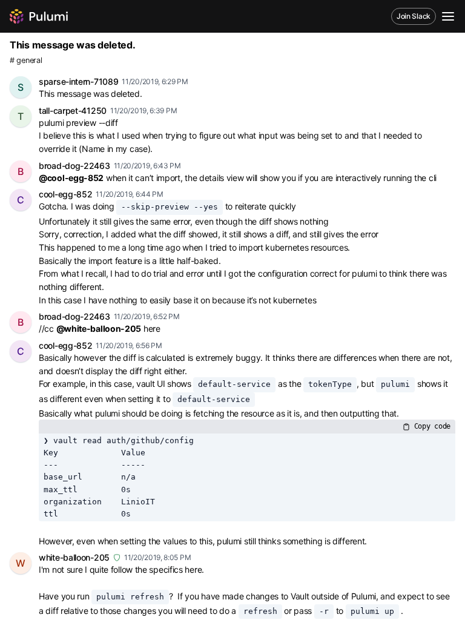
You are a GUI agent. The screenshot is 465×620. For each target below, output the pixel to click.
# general (26, 60)
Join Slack (413, 16)
